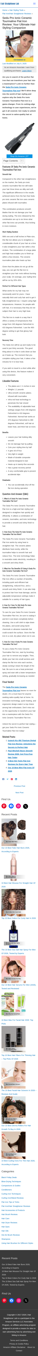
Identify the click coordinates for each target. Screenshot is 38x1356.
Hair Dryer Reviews (9, 1223)
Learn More (27, 71)
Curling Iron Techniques (11, 1194)
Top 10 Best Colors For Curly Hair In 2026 (18, 918)
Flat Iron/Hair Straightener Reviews (15, 1206)
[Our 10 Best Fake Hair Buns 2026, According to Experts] (13, 832)
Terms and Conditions (19, 1340)
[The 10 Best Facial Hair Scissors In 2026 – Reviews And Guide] (13, 1075)
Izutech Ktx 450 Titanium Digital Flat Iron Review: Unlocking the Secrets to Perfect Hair (22, 743)
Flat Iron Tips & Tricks (10, 1202)
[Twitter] (7, 779)
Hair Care (5, 1218)
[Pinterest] (12, 779)
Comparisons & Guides (10, 1186)
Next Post (19, 793)
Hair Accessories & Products (13, 1210)
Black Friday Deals (9, 1177)
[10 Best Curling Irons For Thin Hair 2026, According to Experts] (13, 1145)
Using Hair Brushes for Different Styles (17, 1243)
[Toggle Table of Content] (21, 160)
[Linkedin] (16, 779)
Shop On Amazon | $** (19, 156)
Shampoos (5, 1239)
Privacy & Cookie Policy (19, 1344)
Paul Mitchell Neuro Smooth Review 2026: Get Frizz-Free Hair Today (20, 754)
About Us (31, 1347)
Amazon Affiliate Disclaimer (14, 1347)
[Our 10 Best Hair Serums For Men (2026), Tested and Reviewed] (13, 969)
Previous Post (19, 786)
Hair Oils (4, 1231)
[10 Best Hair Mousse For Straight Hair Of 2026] (13, 867)
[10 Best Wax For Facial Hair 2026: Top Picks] (13, 1004)
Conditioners (6, 1190)
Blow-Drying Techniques (11, 1181)
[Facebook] (3, 779)
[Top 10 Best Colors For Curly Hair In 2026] (13, 902)
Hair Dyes (5, 1227)
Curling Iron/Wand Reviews (12, 1198)
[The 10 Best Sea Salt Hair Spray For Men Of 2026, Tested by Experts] (13, 934)
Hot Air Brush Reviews (10, 1235)
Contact (19, 1351)
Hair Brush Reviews (9, 1214)
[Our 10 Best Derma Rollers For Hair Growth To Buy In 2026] (13, 1110)
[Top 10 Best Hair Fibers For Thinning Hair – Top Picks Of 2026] (13, 1039)
